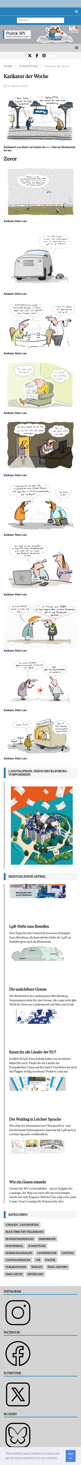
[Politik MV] (40, 41)
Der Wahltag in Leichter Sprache (35, 1119)
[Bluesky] (51, 55)
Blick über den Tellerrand (24, 1231)
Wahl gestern (57, 1266)
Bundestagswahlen (20, 1238)
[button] (59, 1458)
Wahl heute (14, 1274)
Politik (50, 1259)
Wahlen (36, 1266)
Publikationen (16, 1266)
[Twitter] (30, 55)
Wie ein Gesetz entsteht (27, 1182)
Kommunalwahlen (19, 1252)
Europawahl (14, 1245)
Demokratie (47, 1238)
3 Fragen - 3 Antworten (22, 1224)
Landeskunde (47, 1252)
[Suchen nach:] (40, 20)
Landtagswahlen (18, 1259)
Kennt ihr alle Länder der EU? (32, 1052)
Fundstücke (36, 1245)
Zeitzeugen (35, 1274)
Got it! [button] (70, 1456)
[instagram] (44, 55)
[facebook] (37, 55)
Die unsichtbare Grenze (28, 989)
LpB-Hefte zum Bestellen (29, 926)
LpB (38, 1259)
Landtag (68, 1252)
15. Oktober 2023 (17, 86)
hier (48, 147)
